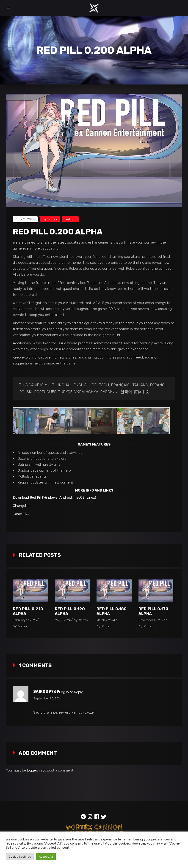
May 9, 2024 (63, 620)
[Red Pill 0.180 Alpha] (114, 590)
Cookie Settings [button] (19, 856)
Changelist (21, 506)
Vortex (52, 219)
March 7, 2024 (106, 620)
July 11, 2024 (25, 219)
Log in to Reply (71, 692)
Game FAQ (21, 514)
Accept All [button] (46, 856)
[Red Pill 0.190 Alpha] (72, 590)
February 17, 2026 (25, 620)
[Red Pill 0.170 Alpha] (156, 590)
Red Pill (70, 219)
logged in (34, 770)
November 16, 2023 (151, 620)
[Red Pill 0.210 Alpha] (30, 590)
